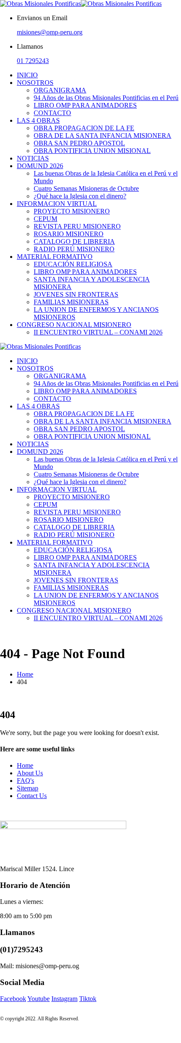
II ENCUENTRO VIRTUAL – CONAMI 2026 (98, 332)
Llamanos (30, 46)
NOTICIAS (33, 158)
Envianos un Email (42, 17)
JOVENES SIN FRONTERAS (76, 294)
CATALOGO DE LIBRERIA (74, 241)
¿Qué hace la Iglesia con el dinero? (80, 196)
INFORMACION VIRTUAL (57, 203)
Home (25, 765)
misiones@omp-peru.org (50, 32)
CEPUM (45, 218)
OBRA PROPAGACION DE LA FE (84, 128)
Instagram (64, 998)
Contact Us (32, 795)
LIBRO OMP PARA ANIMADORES (85, 105)
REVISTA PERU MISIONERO (77, 226)
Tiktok (87, 998)
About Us (30, 773)
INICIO (27, 75)
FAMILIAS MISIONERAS (71, 302)
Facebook (13, 998)
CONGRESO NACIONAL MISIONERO (74, 324)
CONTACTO (52, 112)
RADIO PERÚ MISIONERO (74, 249)
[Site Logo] (81, 3)
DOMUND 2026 (40, 165)
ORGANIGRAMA (60, 90)
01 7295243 (33, 60)
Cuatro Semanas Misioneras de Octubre (86, 188)
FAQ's (25, 780)
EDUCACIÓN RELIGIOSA (73, 264)
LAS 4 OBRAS (38, 120)
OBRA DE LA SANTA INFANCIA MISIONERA (102, 135)
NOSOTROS (35, 82)
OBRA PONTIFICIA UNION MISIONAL (92, 150)
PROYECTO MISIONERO (72, 211)
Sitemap (27, 788)
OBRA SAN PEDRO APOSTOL (79, 143)
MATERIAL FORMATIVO (55, 256)
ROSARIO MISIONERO (69, 233)
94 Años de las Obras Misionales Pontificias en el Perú (106, 97)
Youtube (38, 998)
